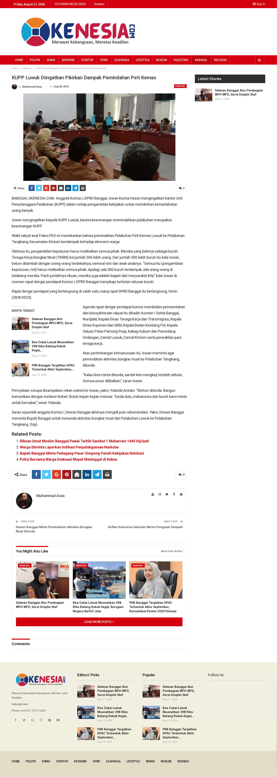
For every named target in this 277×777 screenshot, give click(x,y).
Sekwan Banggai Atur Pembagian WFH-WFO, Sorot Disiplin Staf (52, 323)
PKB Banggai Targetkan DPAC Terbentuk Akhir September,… (114, 733)
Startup (87, 60)
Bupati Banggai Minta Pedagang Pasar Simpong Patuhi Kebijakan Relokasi (82, 453)
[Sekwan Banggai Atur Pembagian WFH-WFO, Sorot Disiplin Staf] (20, 323)
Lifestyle (142, 60)
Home (19, 60)
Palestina (181, 60)
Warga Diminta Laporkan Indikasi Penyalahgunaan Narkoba (69, 447)
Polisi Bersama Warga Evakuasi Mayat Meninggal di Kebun (68, 459)
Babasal (201, 60)
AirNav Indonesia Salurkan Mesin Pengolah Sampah (145, 527)
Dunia (51, 60)
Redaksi (99, 4)
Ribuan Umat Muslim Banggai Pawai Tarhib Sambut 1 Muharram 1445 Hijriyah (84, 441)
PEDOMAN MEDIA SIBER (70, 4)
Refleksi (220, 60)
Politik (35, 60)
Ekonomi (68, 60)
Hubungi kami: (20, 704)
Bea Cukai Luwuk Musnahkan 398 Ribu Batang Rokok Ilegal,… (53, 346)
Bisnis (150, 761)
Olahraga (121, 60)
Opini (104, 60)
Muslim (161, 60)
